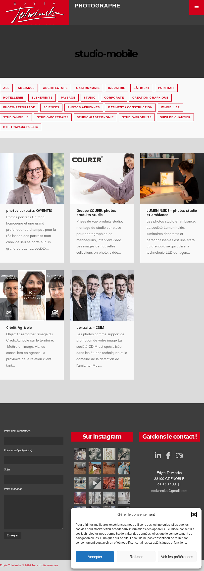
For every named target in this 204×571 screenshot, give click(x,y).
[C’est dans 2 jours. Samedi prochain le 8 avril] (124, 483)
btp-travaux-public (20, 126)
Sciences (51, 107)
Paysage (68, 97)
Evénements (42, 97)
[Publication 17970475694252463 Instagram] (124, 468)
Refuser (136, 557)
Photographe (97, 5)
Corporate (114, 97)
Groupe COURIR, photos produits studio (96, 212)
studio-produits (137, 117)
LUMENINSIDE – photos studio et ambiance (172, 212)
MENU (196, 7)
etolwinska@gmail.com (169, 491)
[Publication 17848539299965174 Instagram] (124, 454)
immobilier (170, 107)
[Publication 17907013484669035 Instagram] (95, 498)
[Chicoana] (124, 498)
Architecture (55, 87)
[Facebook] (168, 456)
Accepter (95, 557)
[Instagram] (179, 456)
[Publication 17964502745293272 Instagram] (95, 454)
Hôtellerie (13, 97)
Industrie (116, 87)
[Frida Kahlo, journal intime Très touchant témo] (109, 454)
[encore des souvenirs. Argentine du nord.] (80, 468)
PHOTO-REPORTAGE (19, 107)
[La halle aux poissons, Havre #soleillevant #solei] (80, 483)
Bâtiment (142, 87)
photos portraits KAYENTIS (29, 210)
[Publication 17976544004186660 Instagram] (95, 468)
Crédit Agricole (19, 327)
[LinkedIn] (157, 452)
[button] (194, 514)
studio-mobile (16, 117)
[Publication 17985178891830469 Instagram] (109, 498)
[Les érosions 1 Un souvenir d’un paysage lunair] (109, 468)
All (6, 87)
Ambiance (26, 87)
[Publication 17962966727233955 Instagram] (109, 483)
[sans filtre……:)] (80, 498)
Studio (90, 97)
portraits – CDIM (90, 327)
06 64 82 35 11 (169, 485)
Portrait (166, 87)
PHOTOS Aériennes (84, 107)
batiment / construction (130, 107)
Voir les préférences (177, 557)
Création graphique (150, 97)
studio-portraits (52, 117)
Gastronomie (88, 87)
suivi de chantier (175, 117)
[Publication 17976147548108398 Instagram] (80, 454)
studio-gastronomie (95, 117)
